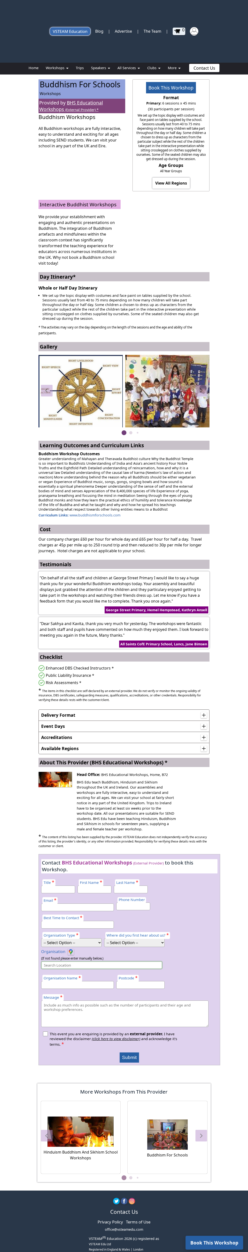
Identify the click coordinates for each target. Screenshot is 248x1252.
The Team (152, 31)
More (173, 68)
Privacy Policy (110, 1222)
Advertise (123, 31)
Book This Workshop (171, 87)
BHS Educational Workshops (71, 105)
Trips (80, 68)
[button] (47, 390)
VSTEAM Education (70, 31)
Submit (129, 1057)
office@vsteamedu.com (124, 1229)
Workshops (55, 68)
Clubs (152, 68)
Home (34, 68)
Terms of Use (138, 1222)
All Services (127, 68)
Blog (99, 31)
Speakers (99, 68)
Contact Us (204, 68)
